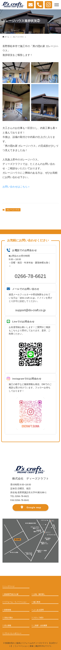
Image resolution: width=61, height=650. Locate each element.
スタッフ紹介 (38, 617)
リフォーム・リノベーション (15, 602)
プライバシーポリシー (12, 633)
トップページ (9, 586)
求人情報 (7, 625)
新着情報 (7, 610)
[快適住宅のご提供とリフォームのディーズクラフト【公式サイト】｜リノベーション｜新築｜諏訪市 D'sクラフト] (12, 4)
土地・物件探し (39, 594)
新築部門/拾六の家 (11, 594)
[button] (56, 4)
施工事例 (36, 602)
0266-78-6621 (30, 276)
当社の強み (8, 617)
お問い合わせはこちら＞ (16, 186)
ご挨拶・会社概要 (40, 625)
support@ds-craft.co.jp (30, 310)
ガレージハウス (13, 210)
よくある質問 (38, 610)
